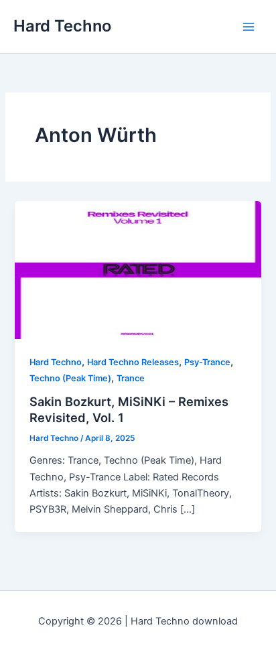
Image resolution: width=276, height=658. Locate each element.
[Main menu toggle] (248, 27)
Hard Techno (62, 26)
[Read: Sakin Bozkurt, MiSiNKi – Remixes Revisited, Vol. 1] (138, 269)
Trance (131, 378)
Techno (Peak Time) (70, 378)
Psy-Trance (207, 362)
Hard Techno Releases (133, 362)
